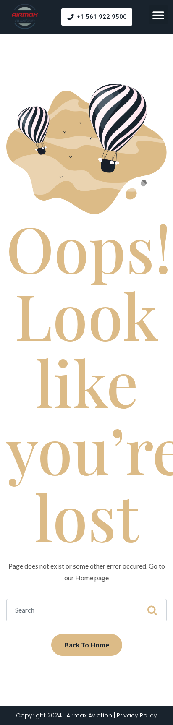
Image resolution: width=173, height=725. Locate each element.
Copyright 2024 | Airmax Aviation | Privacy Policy (86, 715)
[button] (158, 14)
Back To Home (86, 645)
